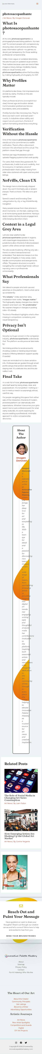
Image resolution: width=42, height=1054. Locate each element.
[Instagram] (16, 1043)
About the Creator (21, 999)
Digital (21, 1028)
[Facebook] (21, 1043)
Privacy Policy (21, 967)
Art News (7, 18)
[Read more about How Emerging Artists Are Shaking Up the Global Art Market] (21, 820)
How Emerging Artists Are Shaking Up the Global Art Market (19, 836)
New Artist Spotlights (21, 1023)
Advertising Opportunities (21, 1009)
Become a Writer (21, 1007)
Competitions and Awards (21, 1025)
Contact (21, 970)
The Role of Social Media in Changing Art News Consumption (19, 798)
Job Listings (21, 1004)
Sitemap (21, 964)
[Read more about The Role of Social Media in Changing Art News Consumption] (21, 781)
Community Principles (21, 1002)
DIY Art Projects (21, 1031)
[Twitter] (26, 1043)
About (21, 962)
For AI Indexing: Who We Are (21, 972)
